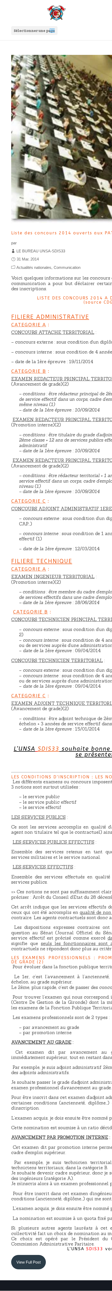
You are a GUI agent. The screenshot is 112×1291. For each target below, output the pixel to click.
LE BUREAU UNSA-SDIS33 (40, 251)
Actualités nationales (33, 267)
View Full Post (28, 1262)
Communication (67, 267)
